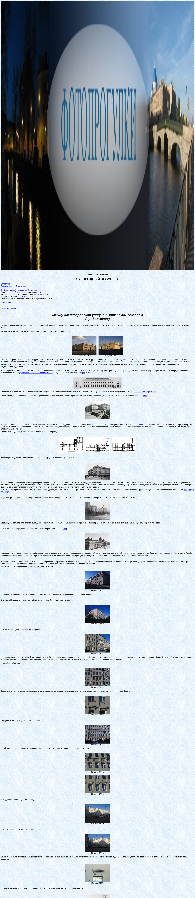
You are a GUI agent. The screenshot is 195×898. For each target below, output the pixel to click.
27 (84, 373)
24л (64, 529)
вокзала (143, 425)
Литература (6, 303)
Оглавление (6, 284)
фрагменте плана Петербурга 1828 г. (37, 373)
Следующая (21, 286)
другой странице (122, 371)
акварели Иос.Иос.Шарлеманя (143, 392)
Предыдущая (6, 286)
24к (145, 396)
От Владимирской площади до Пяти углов (19, 290)
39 (137, 498)
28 (66, 360)
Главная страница (8, 308)
